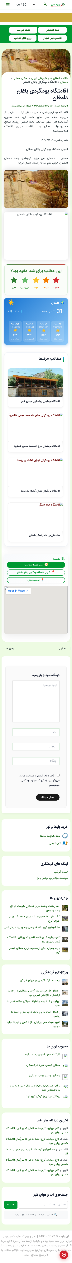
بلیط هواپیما (23, 30)
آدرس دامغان (33, 580)
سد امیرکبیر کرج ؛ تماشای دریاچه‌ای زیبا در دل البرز (36, 1151)
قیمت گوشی (61, 872)
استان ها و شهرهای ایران (45, 78)
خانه (65, 78)
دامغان (64, 82)
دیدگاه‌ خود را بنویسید (21, 106)
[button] (45, 5)
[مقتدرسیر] (36, 17)
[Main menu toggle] (8, 5)
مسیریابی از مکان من (33, 565)
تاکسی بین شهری (52, 38)
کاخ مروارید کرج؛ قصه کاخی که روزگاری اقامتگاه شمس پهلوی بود (37, 1130)
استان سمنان (20, 78)
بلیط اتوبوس (52, 30)
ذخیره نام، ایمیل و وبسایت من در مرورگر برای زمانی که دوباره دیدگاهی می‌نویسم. (39, 780)
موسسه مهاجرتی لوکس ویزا (52, 878)
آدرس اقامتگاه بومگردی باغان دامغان (33, 572)
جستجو (11, 1205)
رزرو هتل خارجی (22, 38)
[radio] (56, 283)
